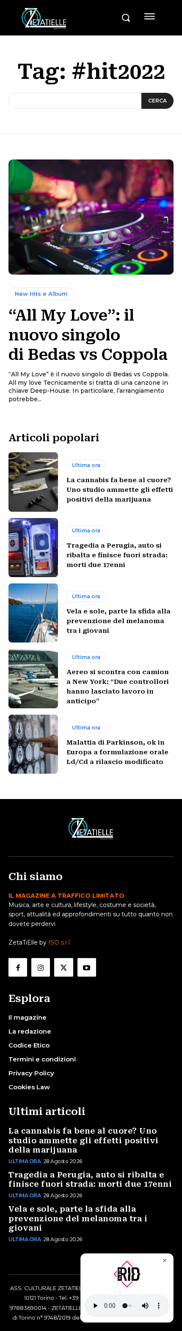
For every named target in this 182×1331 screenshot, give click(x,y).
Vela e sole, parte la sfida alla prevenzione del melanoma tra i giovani (118, 620)
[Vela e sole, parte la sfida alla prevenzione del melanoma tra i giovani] (33, 613)
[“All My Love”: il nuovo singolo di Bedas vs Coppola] (91, 217)
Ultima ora (86, 465)
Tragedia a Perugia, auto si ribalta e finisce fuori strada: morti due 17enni (117, 555)
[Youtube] (86, 967)
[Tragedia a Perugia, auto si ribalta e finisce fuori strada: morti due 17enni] (33, 547)
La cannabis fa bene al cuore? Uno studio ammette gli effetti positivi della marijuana (119, 489)
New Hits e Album (41, 293)
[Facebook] (17, 967)
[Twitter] (63, 967)
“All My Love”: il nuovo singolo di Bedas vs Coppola (88, 335)
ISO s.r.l (59, 942)
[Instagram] (40, 967)
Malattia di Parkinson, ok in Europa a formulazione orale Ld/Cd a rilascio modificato (117, 752)
